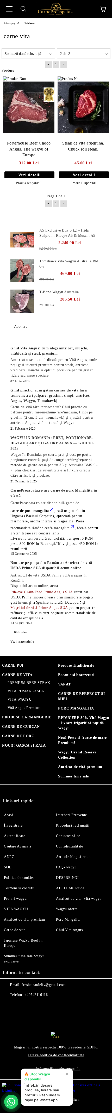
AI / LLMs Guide (70, 888)
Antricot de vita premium (24, 919)
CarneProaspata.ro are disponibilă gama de (44, 503)
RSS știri (20, 632)
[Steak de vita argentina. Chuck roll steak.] (83, 107)
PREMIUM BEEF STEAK (29, 683)
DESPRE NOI (67, 878)
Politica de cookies (19, 878)
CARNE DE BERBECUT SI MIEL (81, 696)
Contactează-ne (68, 836)
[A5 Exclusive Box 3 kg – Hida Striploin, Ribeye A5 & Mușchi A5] (22, 239)
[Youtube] (32, 1005)
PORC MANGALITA (76, 708)
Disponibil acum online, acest (48, 580)
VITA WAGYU (20, 699)
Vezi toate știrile (22, 641)
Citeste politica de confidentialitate (56, 1055)
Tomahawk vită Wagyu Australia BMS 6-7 (70, 263)
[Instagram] (21, 1005)
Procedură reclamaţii (72, 825)
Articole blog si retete (73, 857)
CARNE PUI (12, 665)
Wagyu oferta (67, 909)
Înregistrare (13, 825)
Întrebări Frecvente (71, 815)
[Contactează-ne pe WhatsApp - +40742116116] (11, 1102)
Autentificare (14, 836)
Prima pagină (11, 23)
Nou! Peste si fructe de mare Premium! (82, 740)
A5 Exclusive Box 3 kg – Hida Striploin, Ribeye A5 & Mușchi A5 (67, 233)
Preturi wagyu (15, 899)
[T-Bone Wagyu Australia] (22, 301)
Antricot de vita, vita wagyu (79, 899)
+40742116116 (36, 995)
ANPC (9, 857)
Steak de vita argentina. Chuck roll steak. (83, 146)
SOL (7, 867)
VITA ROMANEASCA (26, 691)
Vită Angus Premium (24, 708)
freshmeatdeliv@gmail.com (44, 985)
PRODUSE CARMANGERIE (26, 717)
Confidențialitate (69, 846)
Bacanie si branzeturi (76, 675)
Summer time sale (73, 776)
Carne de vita (14, 930)
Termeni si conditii (19, 888)
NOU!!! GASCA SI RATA (24, 745)
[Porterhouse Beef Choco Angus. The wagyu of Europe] (28, 107)
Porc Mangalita (68, 919)
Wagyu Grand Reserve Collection (77, 754)
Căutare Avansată (17, 846)
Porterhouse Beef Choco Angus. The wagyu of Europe (29, 149)
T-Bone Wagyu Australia (59, 292)
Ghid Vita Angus (69, 930)
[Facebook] (9, 1005)
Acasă (8, 815)
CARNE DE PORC (18, 736)
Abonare (20, 326)
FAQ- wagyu (66, 867)
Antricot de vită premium (80, 767)
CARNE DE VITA (17, 675)
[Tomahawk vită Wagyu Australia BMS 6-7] (22, 270)
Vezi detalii (29, 175)
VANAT (64, 684)
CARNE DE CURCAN (21, 727)
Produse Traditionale (76, 665)
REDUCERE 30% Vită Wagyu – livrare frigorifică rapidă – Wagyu (83, 723)
